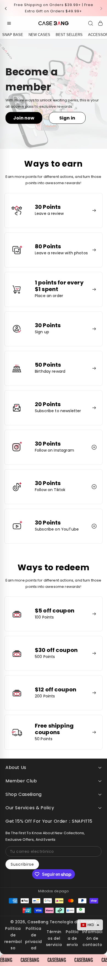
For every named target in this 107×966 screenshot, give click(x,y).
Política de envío (72, 938)
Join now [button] (23, 118)
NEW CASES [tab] (39, 35)
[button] (7, 8)
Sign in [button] (67, 118)
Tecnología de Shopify (73, 922)
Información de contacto (92, 938)
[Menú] (9, 23)
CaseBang (38, 922)
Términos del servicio (54, 938)
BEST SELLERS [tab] (69, 35)
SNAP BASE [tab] (12, 35)
